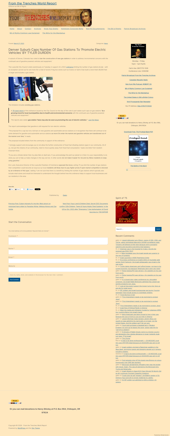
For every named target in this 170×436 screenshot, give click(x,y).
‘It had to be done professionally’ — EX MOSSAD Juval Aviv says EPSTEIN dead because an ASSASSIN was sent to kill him (138, 343)
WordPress (22, 428)
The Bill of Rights (114, 29)
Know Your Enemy (51, 29)
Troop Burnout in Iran (127, 295)
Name (10, 248)
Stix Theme (36, 428)
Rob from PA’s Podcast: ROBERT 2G (138, 84)
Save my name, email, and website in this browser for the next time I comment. (36, 275)
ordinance (69, 67)
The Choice (126, 338)
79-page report (18, 111)
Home (12, 29)
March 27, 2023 (19, 43)
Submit (158, 229)
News (106, 43)
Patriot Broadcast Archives (135, 29)
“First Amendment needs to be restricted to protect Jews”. (140, 306)
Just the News (93, 120)
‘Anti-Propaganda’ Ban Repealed (138, 102)
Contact (28, 29)
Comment (13, 236)
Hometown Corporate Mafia (72, 29)
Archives (37, 29)
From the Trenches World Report (33, 3)
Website (11, 266)
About (19, 29)
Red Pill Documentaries (95, 29)
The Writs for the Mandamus (53, 33)
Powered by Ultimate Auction (161, 435)
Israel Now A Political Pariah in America (133, 308)
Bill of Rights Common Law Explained (24, 33)
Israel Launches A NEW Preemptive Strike (134, 258)
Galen (65, 195)
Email (10, 257)
